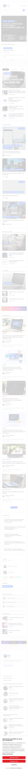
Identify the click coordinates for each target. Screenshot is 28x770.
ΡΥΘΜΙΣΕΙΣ (14, 764)
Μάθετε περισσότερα (7, 754)
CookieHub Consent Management (16, 768)
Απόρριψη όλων (14, 761)
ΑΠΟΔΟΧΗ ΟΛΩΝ (14, 757)
